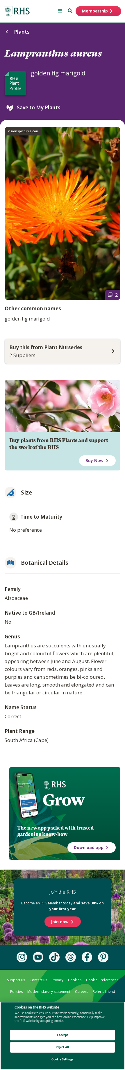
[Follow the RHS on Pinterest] (103, 957)
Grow (63, 800)
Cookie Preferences (102, 979)
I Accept (62, 1035)
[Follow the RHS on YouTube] (38, 957)
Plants (22, 31)
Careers (81, 991)
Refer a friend (104, 991)
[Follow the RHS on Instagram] (22, 957)
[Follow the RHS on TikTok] (54, 957)
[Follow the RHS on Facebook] (87, 957)
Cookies (74, 979)
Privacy (57, 979)
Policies (16, 991)
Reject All (62, 1047)
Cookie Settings (62, 1059)
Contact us (38, 979)
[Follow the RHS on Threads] (70, 957)
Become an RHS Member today (62, 906)
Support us (16, 979)
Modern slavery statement (48, 991)
